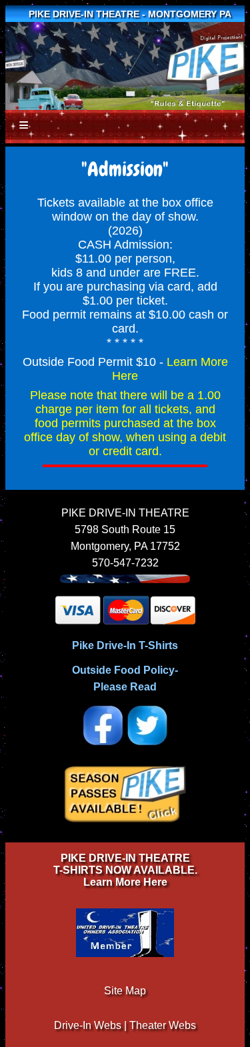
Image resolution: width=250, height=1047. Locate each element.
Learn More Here (125, 882)
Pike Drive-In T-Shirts (125, 645)
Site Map (125, 990)
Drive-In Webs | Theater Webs (125, 1025)
